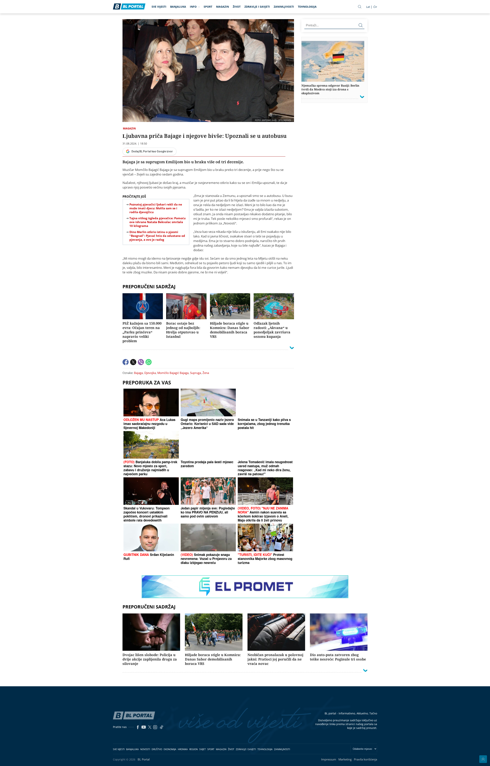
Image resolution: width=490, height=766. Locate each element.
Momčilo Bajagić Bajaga (173, 373)
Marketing (345, 759)
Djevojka (150, 373)
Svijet (202, 749)
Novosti (145, 749)
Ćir (375, 7)
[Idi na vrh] (483, 759)
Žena (206, 373)
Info (193, 6)
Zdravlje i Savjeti (257, 6)
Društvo (157, 749)
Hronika (183, 749)
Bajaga (138, 373)
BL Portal (144, 759)
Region (193, 749)
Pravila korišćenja (365, 759)
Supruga (195, 373)
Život (237, 6)
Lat (368, 7)
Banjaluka (178, 6)
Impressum (328, 759)
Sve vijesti (159, 6)
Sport (208, 6)
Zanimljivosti (284, 6)
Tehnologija (307, 6)
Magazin (222, 6)
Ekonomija (170, 749)
